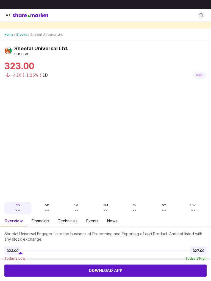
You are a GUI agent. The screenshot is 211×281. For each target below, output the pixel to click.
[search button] (201, 15)
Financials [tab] (40, 220)
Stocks (21, 34)
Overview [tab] (13, 220)
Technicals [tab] (67, 220)
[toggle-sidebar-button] (8, 15)
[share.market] (30, 15)
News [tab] (112, 220)
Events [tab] (92, 220)
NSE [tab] (199, 75)
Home (8, 34)
